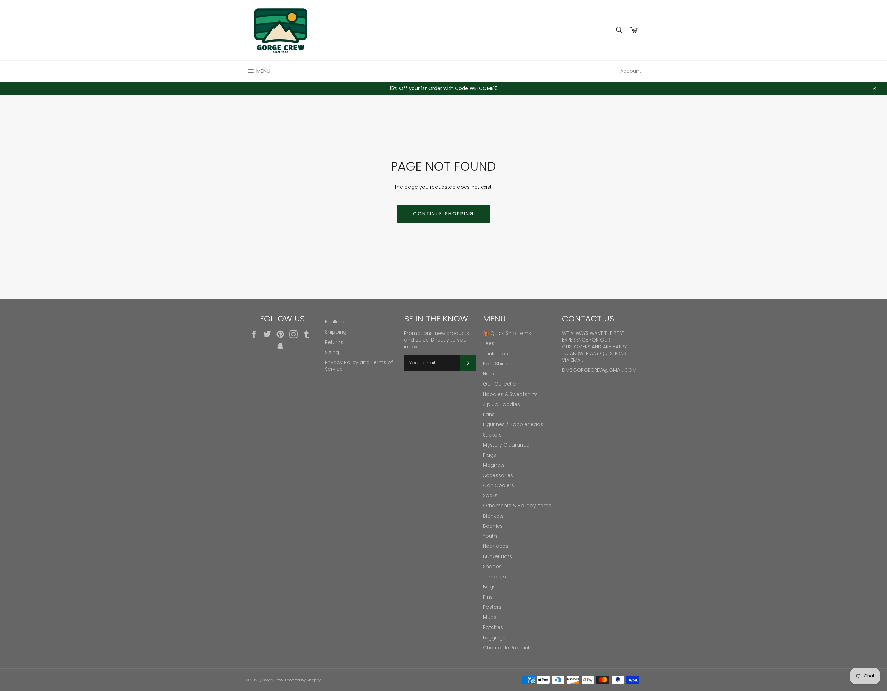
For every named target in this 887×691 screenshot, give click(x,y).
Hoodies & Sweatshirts (510, 394)
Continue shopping (443, 213)
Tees (488, 343)
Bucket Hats (497, 556)
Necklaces (495, 546)
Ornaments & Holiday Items (517, 505)
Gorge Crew (272, 680)
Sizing (332, 352)
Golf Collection (501, 383)
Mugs (490, 617)
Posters (492, 607)
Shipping (335, 331)
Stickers (492, 434)
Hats (488, 373)
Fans (489, 414)
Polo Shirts (495, 363)
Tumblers (494, 576)
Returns (334, 342)
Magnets (494, 464)
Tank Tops (495, 353)
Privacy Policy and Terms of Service (359, 365)
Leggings (494, 637)
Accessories (498, 475)
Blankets (493, 515)
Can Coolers (498, 485)
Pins (488, 597)
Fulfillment (337, 321)
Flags (489, 454)
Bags (489, 586)
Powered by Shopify (303, 680)
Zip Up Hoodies (501, 404)
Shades (492, 566)
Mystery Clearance (506, 444)
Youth (490, 536)
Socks (490, 495)
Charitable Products (508, 647)
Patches (493, 627)
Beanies (493, 525)
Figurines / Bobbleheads (513, 424)
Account (630, 71)
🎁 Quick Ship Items (507, 333)
